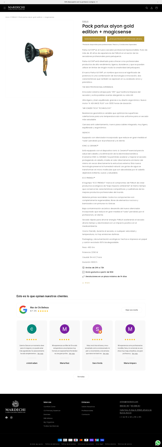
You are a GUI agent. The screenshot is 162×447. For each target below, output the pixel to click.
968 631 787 (124, 406)
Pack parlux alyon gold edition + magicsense (36, 17)
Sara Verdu (97, 363)
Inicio (8, 17)
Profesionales (87, 410)
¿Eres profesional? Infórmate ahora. (125, 39)
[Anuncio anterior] (4, 2)
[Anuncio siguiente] (157, 2)
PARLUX (14, 17)
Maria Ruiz (64, 363)
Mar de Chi (39, 444)
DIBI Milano (48, 418)
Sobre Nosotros (88, 407)
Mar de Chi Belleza (39, 307)
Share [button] (87, 283)
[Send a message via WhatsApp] (158, 443)
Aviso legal (99, 444)
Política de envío (110, 444)
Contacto (86, 414)
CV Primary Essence (52, 410)
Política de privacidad (68, 444)
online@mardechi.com (129, 402)
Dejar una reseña (132, 310)
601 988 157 (135, 406)
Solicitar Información (94, 39)
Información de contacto (86, 444)
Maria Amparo (130, 363)
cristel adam (31, 363)
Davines (47, 414)
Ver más (40, 353)
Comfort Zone (49, 407)
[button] (4, 8)
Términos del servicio (125, 444)
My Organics (49, 422)
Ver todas (81, 377)
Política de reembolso (52, 444)
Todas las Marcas (51, 426)
